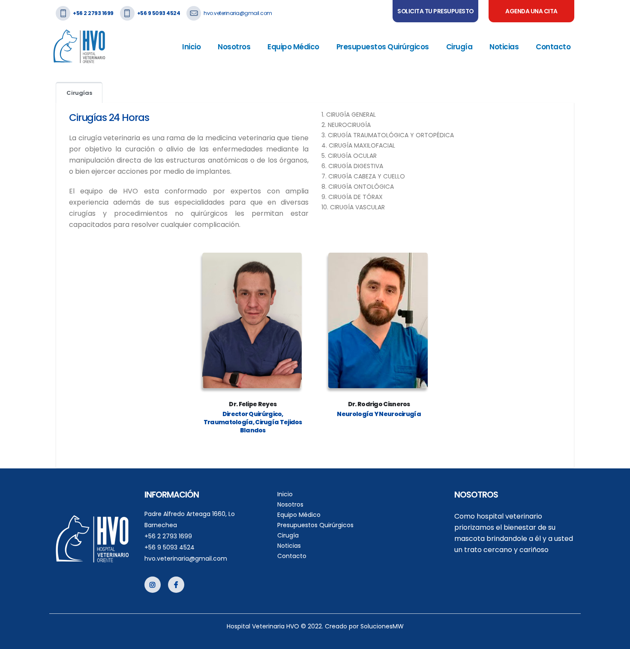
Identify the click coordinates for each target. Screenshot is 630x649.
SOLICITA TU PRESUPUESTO (435, 11)
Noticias (504, 47)
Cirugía (459, 47)
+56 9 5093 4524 (169, 547)
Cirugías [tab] (79, 93)
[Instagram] (152, 585)
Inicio (191, 47)
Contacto (553, 47)
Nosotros (234, 47)
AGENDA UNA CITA (531, 11)
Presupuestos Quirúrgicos (382, 47)
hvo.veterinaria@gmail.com (238, 13)
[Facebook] (176, 585)
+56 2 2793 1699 (168, 536)
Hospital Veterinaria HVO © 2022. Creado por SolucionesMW (315, 626)
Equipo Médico (293, 47)
